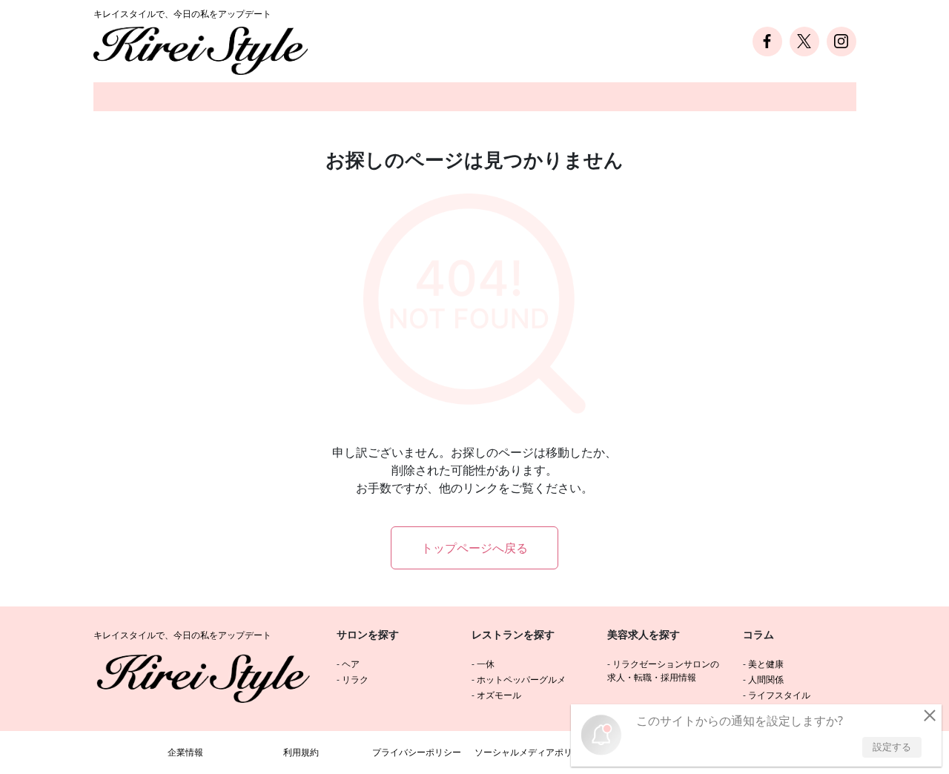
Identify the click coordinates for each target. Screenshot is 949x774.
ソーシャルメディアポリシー (532, 752)
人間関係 (766, 679)
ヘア (351, 664)
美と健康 (766, 664)
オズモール (499, 695)
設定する (892, 746)
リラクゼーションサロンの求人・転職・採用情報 (663, 671)
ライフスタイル (779, 695)
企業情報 (185, 752)
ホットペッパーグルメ (521, 679)
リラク (355, 679)
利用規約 (301, 752)
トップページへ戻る (474, 548)
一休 (486, 664)
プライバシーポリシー (416, 752)
